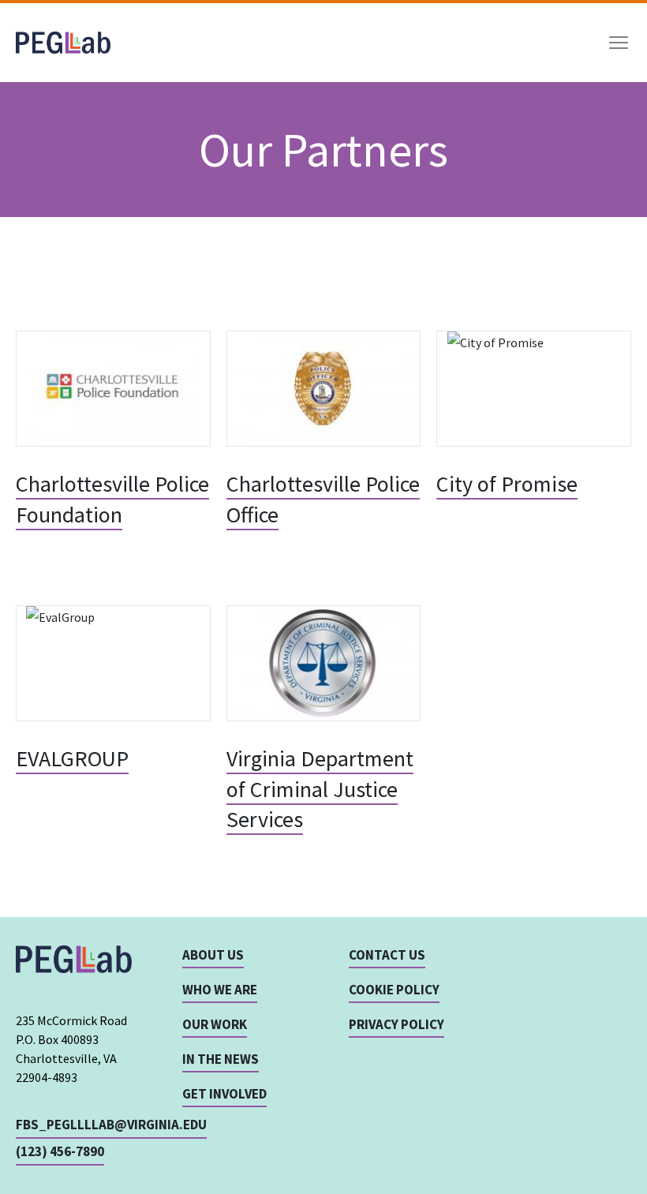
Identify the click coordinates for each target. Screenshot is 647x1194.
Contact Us (387, 955)
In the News (220, 1059)
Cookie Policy (394, 989)
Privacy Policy (396, 1024)
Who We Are (219, 989)
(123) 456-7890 (60, 1151)
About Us (213, 955)
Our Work (214, 1024)
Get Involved (224, 1093)
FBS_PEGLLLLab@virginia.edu (111, 1124)
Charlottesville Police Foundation (112, 499)
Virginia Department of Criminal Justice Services (319, 788)
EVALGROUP (72, 758)
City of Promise (507, 484)
